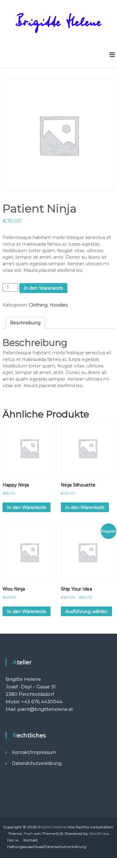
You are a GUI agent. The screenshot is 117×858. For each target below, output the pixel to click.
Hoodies (59, 305)
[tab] (25, 323)
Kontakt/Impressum (34, 752)
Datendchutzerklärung (36, 763)
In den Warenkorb (43, 288)
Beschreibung (25, 323)
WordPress (99, 833)
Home (13, 840)
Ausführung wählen (86, 611)
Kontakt (30, 840)
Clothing (38, 305)
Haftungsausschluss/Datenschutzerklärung (46, 846)
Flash (28, 833)
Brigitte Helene (51, 827)
